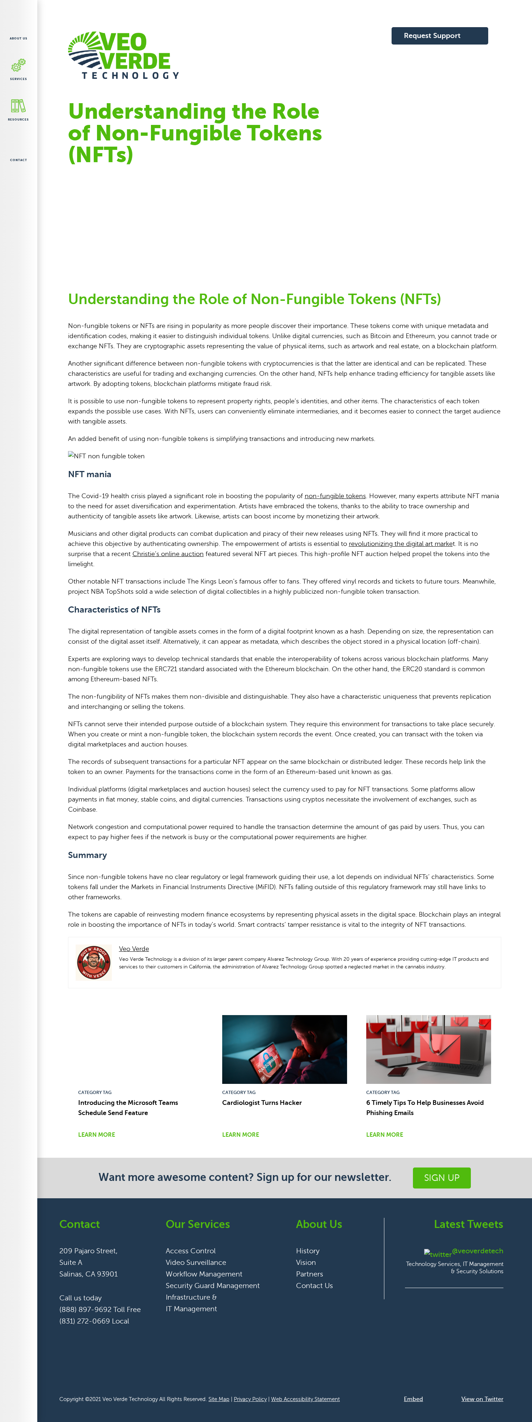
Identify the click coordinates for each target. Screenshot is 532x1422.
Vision (306, 1262)
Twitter (82, 1340)
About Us (19, 38)
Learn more (96, 1135)
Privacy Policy (250, 1399)
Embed (413, 1399)
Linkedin (99, 1340)
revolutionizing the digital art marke (401, 543)
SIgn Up (442, 1178)
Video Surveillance (196, 1262)
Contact (18, 160)
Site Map (218, 1399)
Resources (18, 119)
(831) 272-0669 (84, 1321)
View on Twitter (482, 1399)
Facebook (65, 1340)
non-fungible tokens (335, 496)
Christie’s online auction (168, 554)
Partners (309, 1274)
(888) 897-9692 (85, 1309)
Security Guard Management (213, 1286)
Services (18, 79)
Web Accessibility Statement (305, 1399)
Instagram (117, 1340)
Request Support (432, 35)
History (308, 1251)
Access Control (191, 1251)
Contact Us (314, 1286)
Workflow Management (204, 1274)
